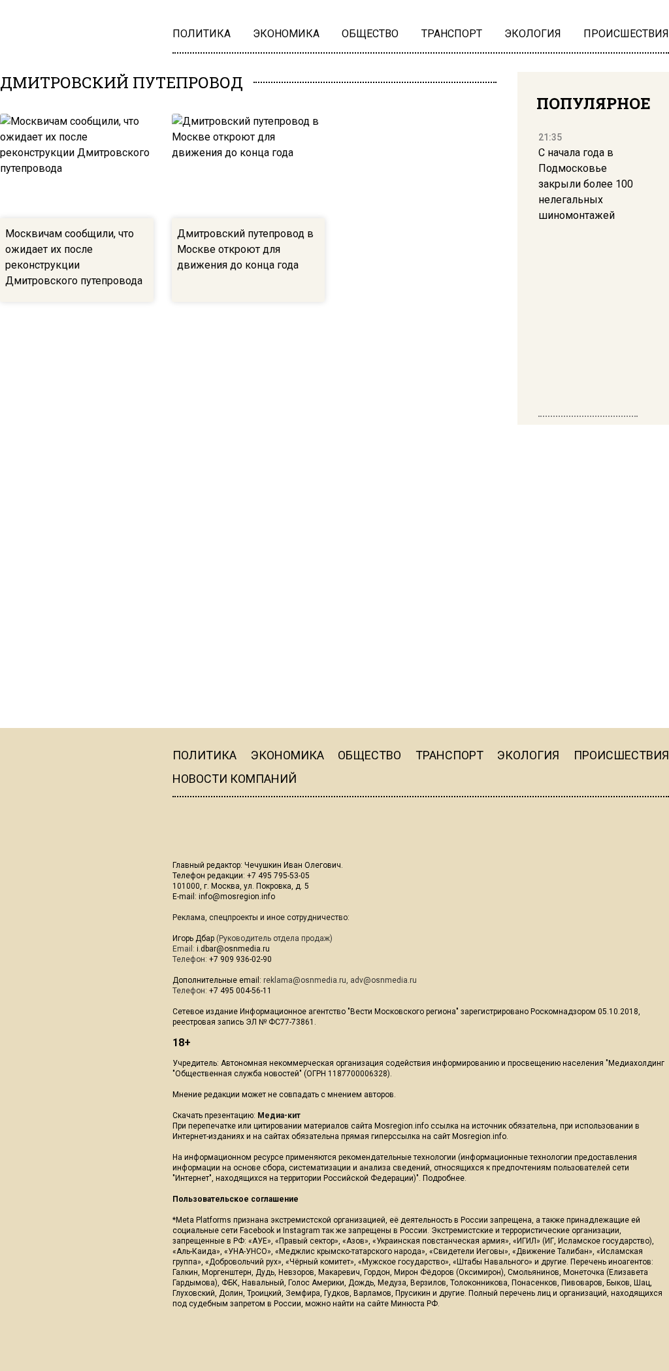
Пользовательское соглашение (235, 1199)
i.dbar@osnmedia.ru (233, 948)
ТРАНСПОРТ (449, 755)
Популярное (593, 103)
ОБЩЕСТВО (369, 755)
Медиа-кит (279, 1115)
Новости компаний (234, 778)
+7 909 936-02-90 (240, 959)
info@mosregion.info (237, 896)
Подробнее (444, 1178)
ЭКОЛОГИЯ (528, 755)
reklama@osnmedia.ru (304, 980)
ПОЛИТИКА (204, 755)
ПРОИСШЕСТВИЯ (621, 755)
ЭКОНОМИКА (287, 755)
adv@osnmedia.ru (383, 980)
